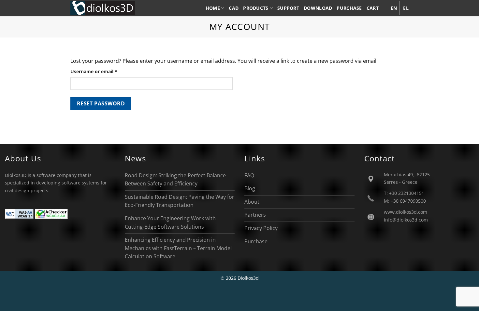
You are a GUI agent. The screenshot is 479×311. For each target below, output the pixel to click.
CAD (234, 8)
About (251, 201)
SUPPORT (288, 8)
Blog (249, 188)
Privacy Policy (261, 228)
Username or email (103, 71)
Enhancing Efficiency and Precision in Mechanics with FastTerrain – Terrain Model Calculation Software (178, 248)
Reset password (101, 103)
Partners (255, 214)
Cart (373, 8)
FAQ (249, 175)
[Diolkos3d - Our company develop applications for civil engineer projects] (102, 8)
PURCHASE (349, 8)
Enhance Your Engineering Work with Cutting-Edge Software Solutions (170, 222)
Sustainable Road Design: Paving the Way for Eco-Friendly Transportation (179, 201)
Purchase (256, 241)
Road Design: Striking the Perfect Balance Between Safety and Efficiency (175, 179)
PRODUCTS (255, 8)
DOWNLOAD (318, 8)
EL (406, 8)
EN (394, 8)
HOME (213, 8)
